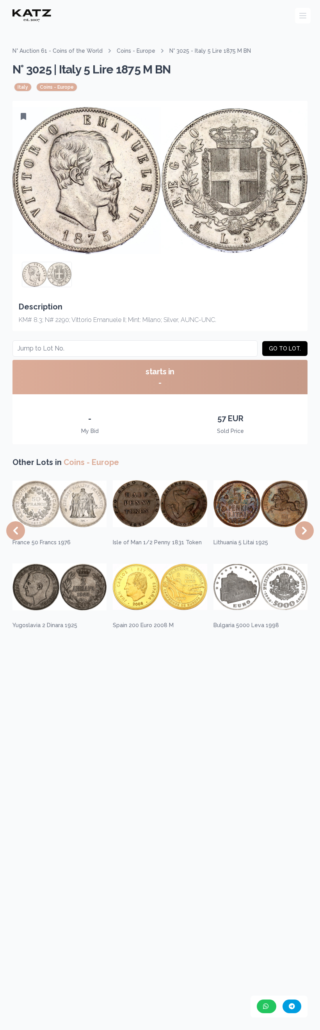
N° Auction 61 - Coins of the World (57, 51)
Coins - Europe (136, 51)
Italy (23, 87)
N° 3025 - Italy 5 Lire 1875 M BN (210, 51)
